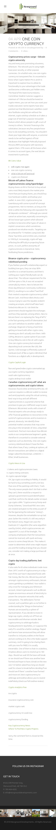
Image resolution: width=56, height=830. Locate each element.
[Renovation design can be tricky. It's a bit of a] (52, 813)
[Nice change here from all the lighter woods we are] (28, 813)
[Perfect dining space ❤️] (44, 813)
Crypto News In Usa (16, 463)
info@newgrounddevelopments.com (21, 792)
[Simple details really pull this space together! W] (12, 813)
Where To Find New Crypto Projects (23, 729)
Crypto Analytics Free (17, 687)
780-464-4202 (11, 789)
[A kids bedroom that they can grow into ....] (20, 813)
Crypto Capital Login (17, 362)
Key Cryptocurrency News (19, 725)
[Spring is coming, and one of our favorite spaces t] (36, 813)
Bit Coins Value (14, 161)
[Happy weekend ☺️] (4, 813)
